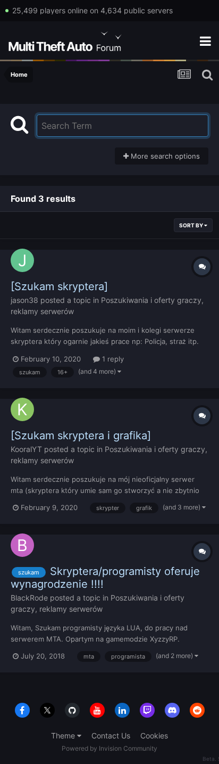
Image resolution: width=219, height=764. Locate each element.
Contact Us (110, 735)
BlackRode (29, 597)
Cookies (154, 735)
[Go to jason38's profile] (22, 260)
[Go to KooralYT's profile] (22, 409)
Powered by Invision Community (109, 748)
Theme (64, 735)
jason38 (24, 300)
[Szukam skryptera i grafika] (81, 435)
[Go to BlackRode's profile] (22, 545)
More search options (164, 156)
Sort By (191, 225)
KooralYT (26, 449)
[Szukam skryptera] (59, 286)
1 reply (112, 359)
